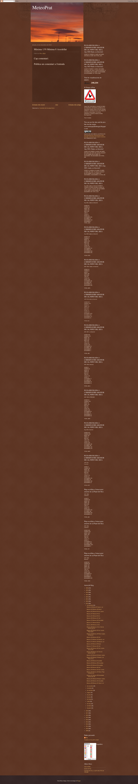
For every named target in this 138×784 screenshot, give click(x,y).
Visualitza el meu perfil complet (91, 739)
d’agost (89, 692)
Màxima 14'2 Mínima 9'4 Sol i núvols (95, 611)
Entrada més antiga (75, 105)
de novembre (90, 686)
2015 (87, 717)
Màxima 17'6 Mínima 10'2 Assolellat (95, 620)
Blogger (78, 780)
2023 (87, 594)
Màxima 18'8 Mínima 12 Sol (93, 624)
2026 (87, 588)
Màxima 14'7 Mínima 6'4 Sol (93, 613)
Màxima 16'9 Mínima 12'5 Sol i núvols (95, 669)
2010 (87, 728)
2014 (87, 719)
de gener (89, 708)
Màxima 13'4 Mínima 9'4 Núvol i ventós (96, 655)
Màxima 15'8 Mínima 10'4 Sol (93, 637)
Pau (87, 737)
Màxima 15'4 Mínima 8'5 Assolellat (95, 665)
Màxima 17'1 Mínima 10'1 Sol (93, 646)
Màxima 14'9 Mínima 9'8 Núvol (94, 644)
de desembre (90, 605)
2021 (87, 599)
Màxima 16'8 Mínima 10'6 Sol (93, 667)
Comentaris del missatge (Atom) (46, 108)
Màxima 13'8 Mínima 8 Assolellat (94, 660)
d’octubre (89, 688)
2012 (87, 724)
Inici (56, 105)
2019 (87, 603)
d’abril (88, 701)
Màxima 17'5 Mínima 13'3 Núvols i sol (95, 639)
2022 (87, 596)
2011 (87, 726)
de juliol (89, 694)
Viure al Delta (87, 766)
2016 (87, 715)
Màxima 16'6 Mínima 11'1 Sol (93, 618)
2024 (87, 592)
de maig (89, 699)
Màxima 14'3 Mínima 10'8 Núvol (94, 609)
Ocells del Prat (87, 768)
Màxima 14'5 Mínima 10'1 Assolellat (95, 681)
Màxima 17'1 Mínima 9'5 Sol (93, 622)
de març (89, 703)
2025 (87, 590)
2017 (87, 713)
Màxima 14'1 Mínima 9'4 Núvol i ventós (96, 678)
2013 (87, 722)
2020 (87, 601)
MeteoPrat (42, 7)
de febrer (89, 705)
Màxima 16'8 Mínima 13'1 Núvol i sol (95, 683)
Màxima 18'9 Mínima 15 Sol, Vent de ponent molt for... (95, 627)
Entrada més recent (38, 105)
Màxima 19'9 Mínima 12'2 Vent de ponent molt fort (94, 652)
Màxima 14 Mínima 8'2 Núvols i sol (95, 607)
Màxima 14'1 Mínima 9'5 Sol (93, 616)
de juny (89, 697)
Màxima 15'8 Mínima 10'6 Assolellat (95, 663)
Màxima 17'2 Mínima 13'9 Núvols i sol (95, 641)
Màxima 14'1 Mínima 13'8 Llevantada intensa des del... (95, 676)
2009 (87, 730)
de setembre (90, 690)
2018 (87, 710)
